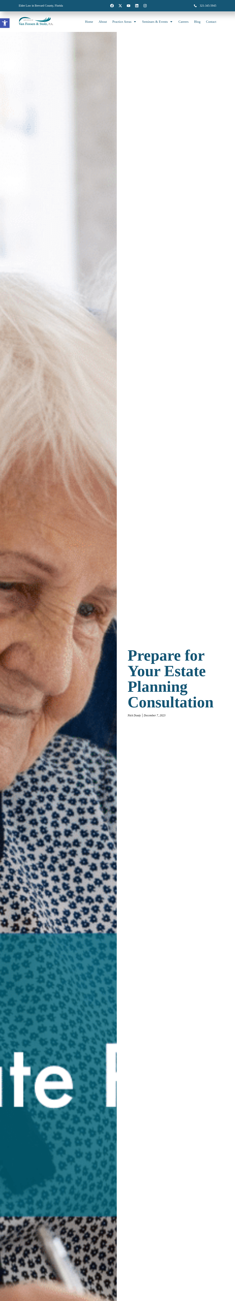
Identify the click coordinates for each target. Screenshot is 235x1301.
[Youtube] (128, 5)
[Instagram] (145, 5)
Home (89, 21)
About (103, 21)
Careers (183, 21)
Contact (211, 21)
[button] (5, 23)
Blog (197, 21)
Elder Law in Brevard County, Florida (41, 5)
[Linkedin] (136, 5)
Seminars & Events (155, 21)
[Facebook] (112, 5)
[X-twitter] (120, 5)
